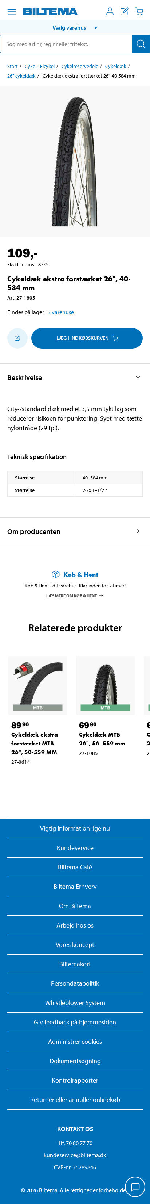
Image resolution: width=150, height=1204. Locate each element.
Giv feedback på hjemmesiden (75, 1022)
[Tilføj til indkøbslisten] (17, 338)
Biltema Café (75, 867)
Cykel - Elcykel (40, 66)
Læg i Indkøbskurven (82, 338)
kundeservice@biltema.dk (75, 1155)
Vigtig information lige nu (75, 828)
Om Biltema (75, 906)
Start (12, 66)
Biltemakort (75, 964)
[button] (75, 27)
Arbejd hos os (75, 925)
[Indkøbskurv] (139, 11)
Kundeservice (75, 847)
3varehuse (61, 312)
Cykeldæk (115, 66)
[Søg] (141, 44)
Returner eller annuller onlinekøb (75, 1099)
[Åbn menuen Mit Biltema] (110, 11)
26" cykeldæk (21, 75)
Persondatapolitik (75, 983)
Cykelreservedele (80, 66)
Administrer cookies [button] (75, 1041)
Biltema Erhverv (75, 886)
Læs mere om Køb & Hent (71, 595)
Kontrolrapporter (75, 1080)
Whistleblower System (75, 1002)
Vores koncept (75, 944)
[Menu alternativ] (11, 12)
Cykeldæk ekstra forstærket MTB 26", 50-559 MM (34, 743)
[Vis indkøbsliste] (124, 11)
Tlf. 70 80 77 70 (75, 1143)
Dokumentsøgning (75, 1061)
